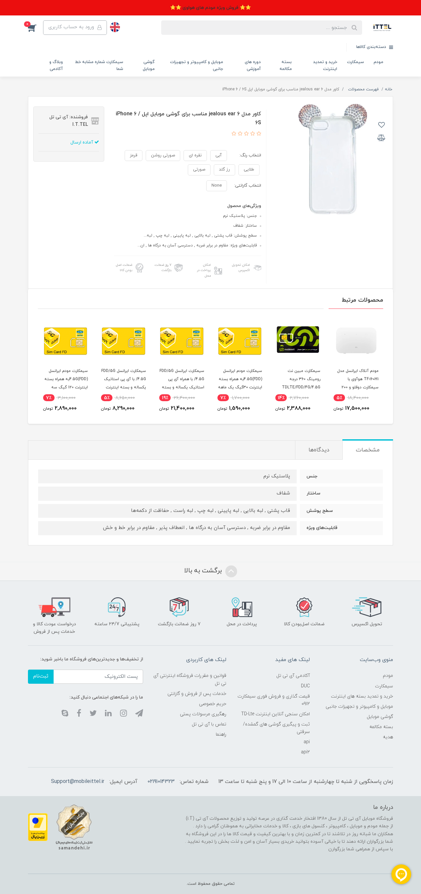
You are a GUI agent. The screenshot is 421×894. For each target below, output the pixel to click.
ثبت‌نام (40, 676)
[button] (35, 27)
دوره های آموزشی (253, 65)
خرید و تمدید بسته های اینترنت (362, 696)
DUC (305, 686)
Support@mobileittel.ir (77, 781)
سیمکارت (355, 62)
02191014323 (161, 781)
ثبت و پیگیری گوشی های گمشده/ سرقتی (276, 728)
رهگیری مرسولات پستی (203, 714)
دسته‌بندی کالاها (371, 47)
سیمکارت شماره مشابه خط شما (99, 65)
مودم (378, 62)
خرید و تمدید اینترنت (325, 65)
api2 (305, 752)
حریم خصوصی (212, 704)
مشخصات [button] (368, 450)
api (307, 742)
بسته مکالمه (286, 65)
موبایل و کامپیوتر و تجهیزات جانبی (196, 65)
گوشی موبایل (149, 65)
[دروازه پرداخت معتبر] (38, 826)
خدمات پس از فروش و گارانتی (196, 694)
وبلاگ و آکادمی (56, 65)
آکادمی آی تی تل (293, 676)
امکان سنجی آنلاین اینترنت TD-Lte (275, 714)
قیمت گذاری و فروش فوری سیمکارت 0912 (273, 700)
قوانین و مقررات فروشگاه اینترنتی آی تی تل (189, 679)
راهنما (221, 734)
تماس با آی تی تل (209, 724)
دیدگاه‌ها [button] (319, 450)
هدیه (388, 737)
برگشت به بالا (204, 570)
